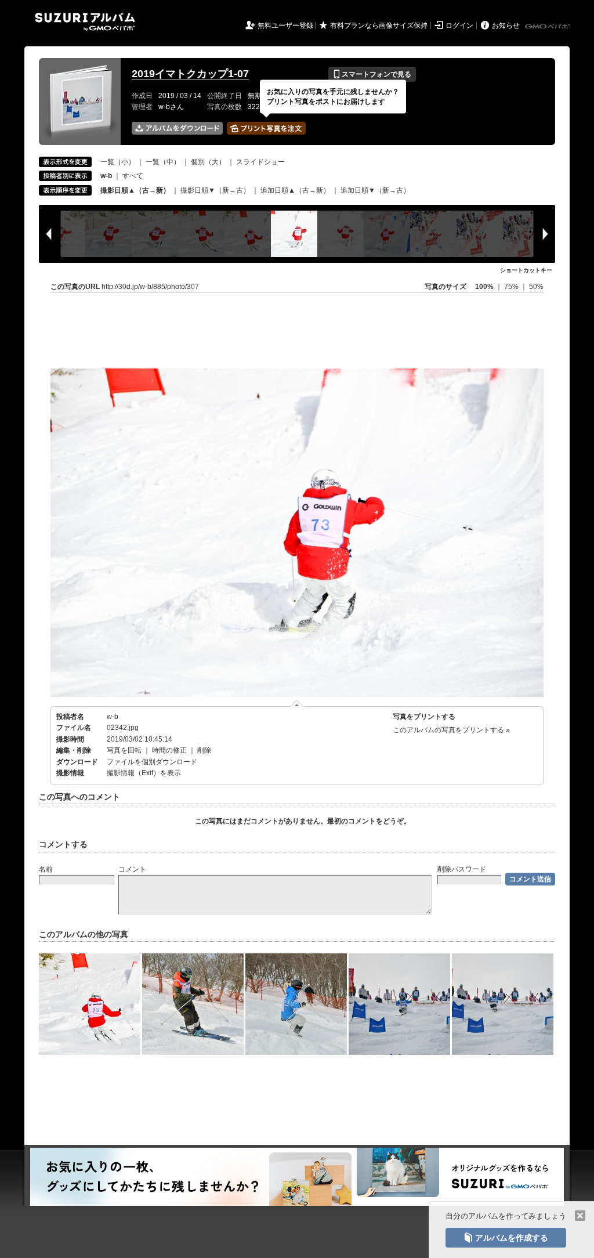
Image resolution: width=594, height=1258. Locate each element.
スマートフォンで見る (372, 74)
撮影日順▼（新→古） (215, 190)
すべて (132, 176)
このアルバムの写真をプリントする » (451, 730)
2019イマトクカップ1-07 (190, 73)
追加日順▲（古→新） (295, 190)
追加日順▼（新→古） (375, 190)
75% (512, 287)
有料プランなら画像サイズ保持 (379, 25)
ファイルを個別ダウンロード (152, 762)
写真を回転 (124, 750)
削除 (204, 750)
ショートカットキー (526, 270)
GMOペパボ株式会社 (548, 26)
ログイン (459, 25)
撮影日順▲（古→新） (135, 190)
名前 (46, 869)
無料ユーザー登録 (285, 25)
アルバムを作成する (505, 1238)
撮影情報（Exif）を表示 (144, 773)
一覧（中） (163, 162)
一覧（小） (117, 162)
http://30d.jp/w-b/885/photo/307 (150, 287)
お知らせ (506, 25)
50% (536, 287)
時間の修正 (169, 750)
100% (484, 287)
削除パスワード (461, 869)
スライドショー (260, 162)
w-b (112, 717)
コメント (132, 869)
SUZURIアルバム (85, 21)
